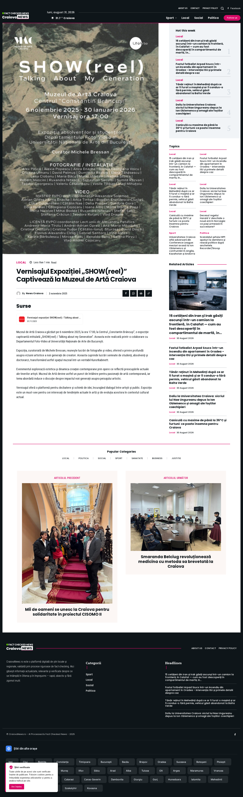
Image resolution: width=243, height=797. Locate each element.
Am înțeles (16, 786)
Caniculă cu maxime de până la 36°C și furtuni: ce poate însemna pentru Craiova (198, 128)
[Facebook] (228, 8)
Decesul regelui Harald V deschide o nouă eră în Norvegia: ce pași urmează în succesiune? (212, 221)
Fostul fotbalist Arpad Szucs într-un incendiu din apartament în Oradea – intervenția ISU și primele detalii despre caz (198, 68)
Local (21, 262)
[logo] (20, 16)
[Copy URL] (148, 293)
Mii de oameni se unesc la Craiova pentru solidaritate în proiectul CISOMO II (67, 612)
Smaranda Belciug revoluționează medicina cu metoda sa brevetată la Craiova (175, 562)
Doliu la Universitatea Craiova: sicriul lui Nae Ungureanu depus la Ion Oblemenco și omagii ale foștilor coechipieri (199, 109)
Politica (204, 233)
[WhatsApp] (133, 293)
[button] (222, 8)
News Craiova (34, 293)
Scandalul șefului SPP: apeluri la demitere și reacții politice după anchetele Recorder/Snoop (212, 242)
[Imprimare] (141, 293)
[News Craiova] (19, 293)
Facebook (235, 8)
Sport (172, 233)
